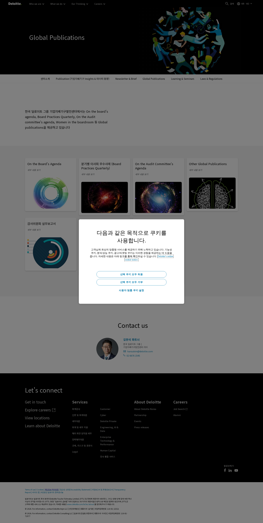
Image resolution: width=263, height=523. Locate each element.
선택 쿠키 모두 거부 (131, 282)
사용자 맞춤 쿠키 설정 (131, 290)
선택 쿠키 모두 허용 (131, 274)
